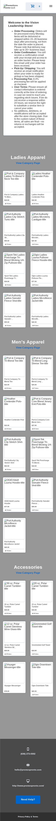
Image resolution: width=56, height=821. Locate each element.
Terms (35, 817)
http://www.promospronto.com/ (28, 786)
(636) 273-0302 (28, 754)
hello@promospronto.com (28, 770)
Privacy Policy (24, 817)
